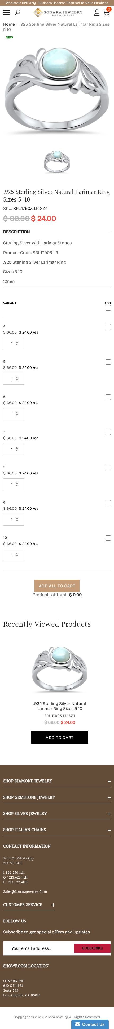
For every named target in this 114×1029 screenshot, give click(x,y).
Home (9, 24)
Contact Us (92, 1024)
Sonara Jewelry (56, 1017)
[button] (17, 12)
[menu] (6, 12)
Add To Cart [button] (60, 737)
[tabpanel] (57, 692)
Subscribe (92, 948)
